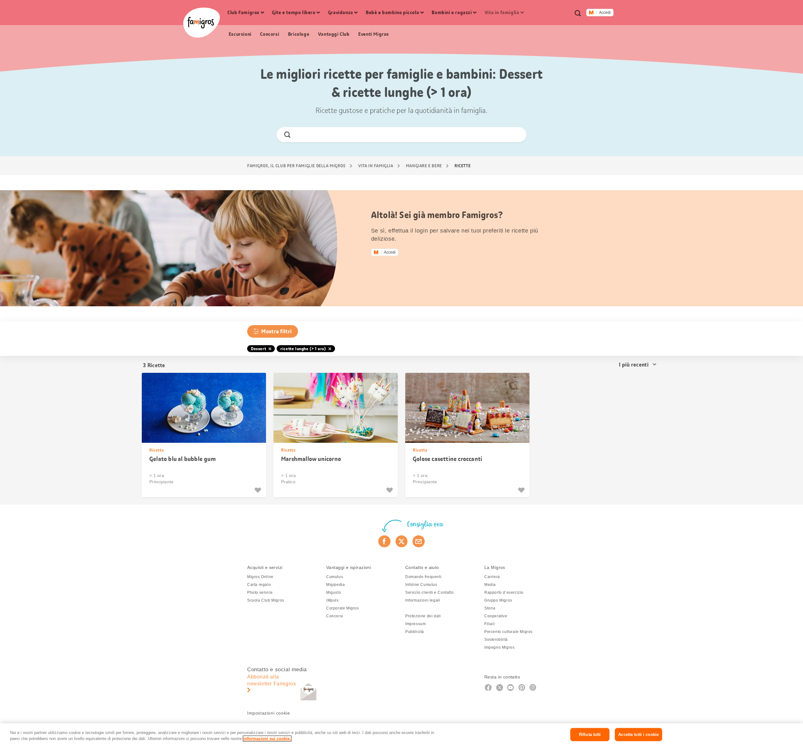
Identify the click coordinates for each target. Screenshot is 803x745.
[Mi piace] (258, 490)
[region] (401, 734)
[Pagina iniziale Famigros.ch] (201, 23)
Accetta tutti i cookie (638, 734)
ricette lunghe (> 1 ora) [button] (303, 348)
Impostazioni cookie (268, 713)
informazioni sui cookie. (267, 738)
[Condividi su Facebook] (384, 541)
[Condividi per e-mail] (418, 541)
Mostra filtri (276, 331)
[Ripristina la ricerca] (516, 134)
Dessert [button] (258, 348)
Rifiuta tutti (590, 734)
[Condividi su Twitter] (402, 541)
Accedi (605, 12)
